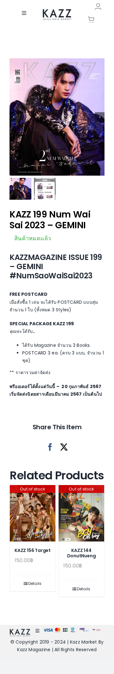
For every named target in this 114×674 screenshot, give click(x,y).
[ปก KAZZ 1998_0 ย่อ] (57, 117)
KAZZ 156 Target (33, 550)
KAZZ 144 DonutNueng (81, 553)
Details (35, 583)
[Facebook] (50, 447)
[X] (64, 447)
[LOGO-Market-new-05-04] (57, 11)
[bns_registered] (84, 629)
